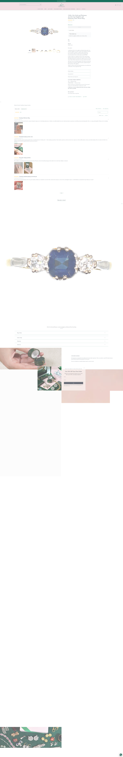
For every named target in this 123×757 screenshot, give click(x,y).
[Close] (84, 367)
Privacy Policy (79, 385)
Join (73, 383)
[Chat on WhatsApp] (120, 754)
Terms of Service (66, 385)
